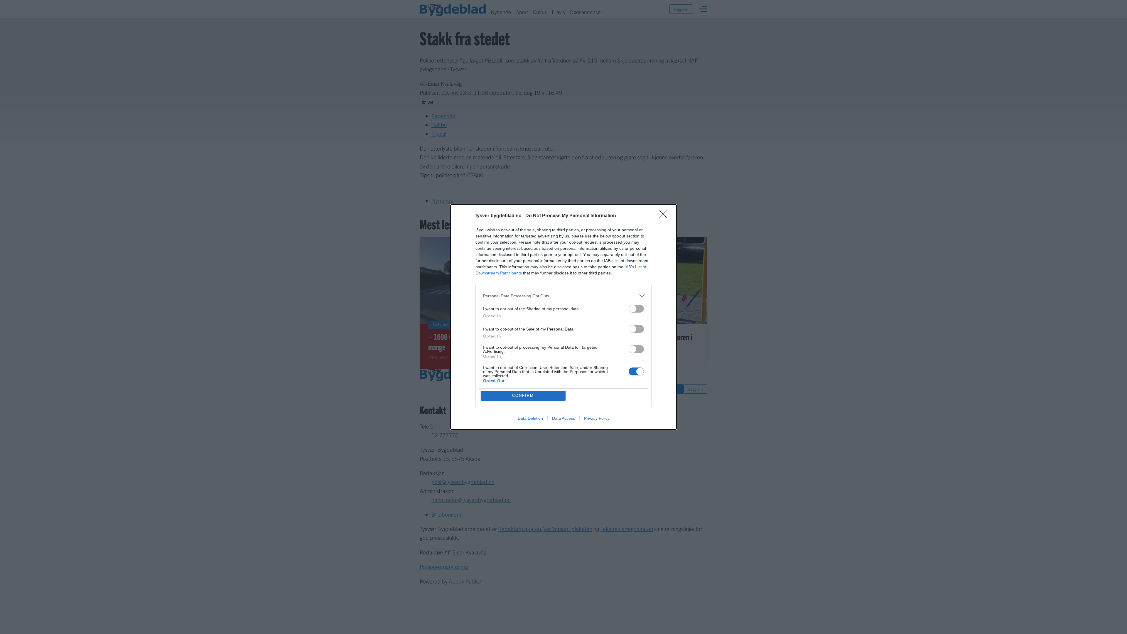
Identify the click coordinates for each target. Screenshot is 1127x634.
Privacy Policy (597, 418)
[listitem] (563, 296)
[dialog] (563, 317)
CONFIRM (523, 395)
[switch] (636, 309)
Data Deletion (530, 418)
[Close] (665, 216)
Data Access (563, 418)
